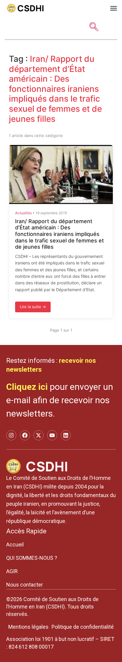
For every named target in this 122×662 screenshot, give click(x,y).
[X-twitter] (38, 435)
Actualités (23, 213)
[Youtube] (52, 435)
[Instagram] (11, 435)
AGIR (12, 571)
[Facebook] (25, 435)
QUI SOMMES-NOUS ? (31, 558)
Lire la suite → (33, 306)
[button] (113, 8)
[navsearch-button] (94, 27)
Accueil (15, 544)
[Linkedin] (66, 435)
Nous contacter (24, 584)
